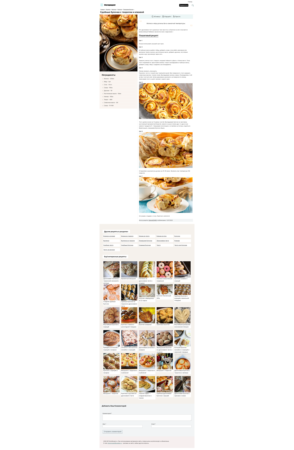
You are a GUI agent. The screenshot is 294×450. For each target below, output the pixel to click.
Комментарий (107, 413)
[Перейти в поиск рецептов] (193, 5)
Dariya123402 (153, 220)
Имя (104, 424)
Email (153, 424)
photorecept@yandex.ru (115, 443)
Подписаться (184, 5)
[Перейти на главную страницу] (110, 5)
